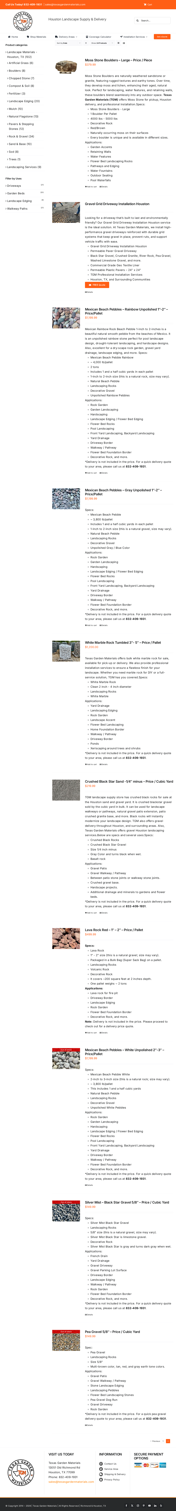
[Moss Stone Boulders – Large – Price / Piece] (66, 66)
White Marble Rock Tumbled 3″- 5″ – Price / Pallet (123, 643)
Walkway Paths (17, 208)
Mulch (13, 109)
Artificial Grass (19, 63)
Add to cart (92, 186)
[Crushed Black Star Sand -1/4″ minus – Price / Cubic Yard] (66, 790)
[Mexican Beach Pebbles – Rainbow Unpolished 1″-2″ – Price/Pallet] (66, 317)
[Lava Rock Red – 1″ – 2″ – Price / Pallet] (66, 938)
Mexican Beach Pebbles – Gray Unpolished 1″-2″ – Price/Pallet (123, 492)
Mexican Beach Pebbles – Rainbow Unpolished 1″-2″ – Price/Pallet (126, 311)
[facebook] (126, 1505)
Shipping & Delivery (115, 1474)
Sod (11, 151)
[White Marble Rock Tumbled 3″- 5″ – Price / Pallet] (66, 651)
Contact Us (110, 1463)
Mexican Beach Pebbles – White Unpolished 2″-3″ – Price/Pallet (124, 1052)
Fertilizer (15, 93)
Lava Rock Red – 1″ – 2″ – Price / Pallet (114, 930)
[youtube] (149, 1505)
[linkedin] (155, 1505)
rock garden (135, 348)
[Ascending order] (86, 43)
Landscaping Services (22, 167)
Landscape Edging (21, 101)
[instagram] (138, 1505)
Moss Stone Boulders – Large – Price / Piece (118, 60)
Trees (13, 159)
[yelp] (161, 1505)
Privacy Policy (112, 1479)
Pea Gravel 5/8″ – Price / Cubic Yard (112, 1332)
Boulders (15, 70)
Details (105, 186)
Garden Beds (16, 193)
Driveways (14, 185)
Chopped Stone (19, 78)
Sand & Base (17, 144)
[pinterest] (144, 1505)
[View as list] (124, 43)
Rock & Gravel (18, 136)
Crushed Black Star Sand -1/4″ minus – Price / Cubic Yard (129, 781)
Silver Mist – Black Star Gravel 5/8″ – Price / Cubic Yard (127, 1202)
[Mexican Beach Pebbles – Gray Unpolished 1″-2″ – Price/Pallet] (66, 498)
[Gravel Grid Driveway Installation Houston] (66, 212)
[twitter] (132, 1505)
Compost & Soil (19, 86)
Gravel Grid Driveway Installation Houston (117, 204)
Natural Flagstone (21, 116)
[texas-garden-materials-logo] (23, 13)
